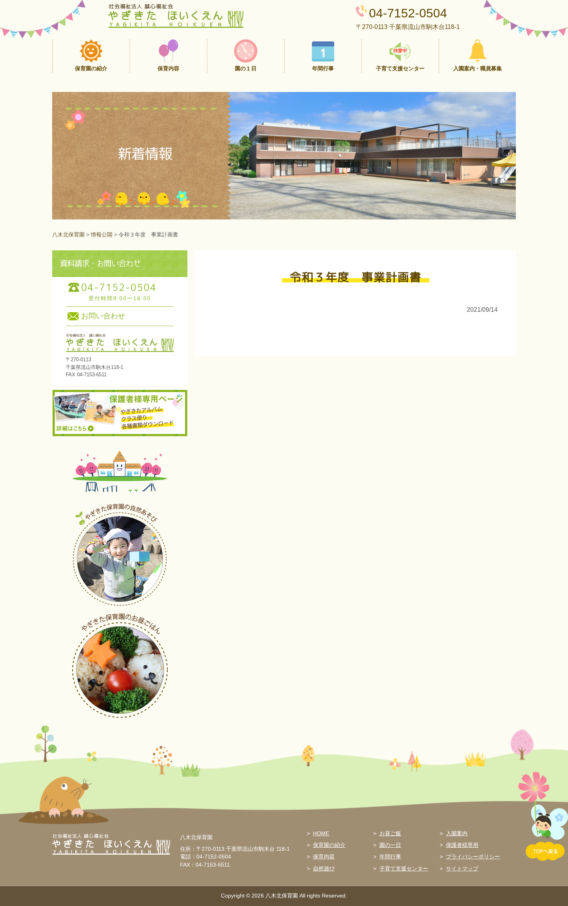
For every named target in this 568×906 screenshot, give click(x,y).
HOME (321, 833)
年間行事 (390, 857)
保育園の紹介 (329, 845)
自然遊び (324, 869)
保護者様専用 (462, 845)
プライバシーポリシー (473, 857)
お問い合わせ (103, 316)
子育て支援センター (403, 869)
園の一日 (390, 845)
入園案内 (457, 833)
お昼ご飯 (390, 833)
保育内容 (324, 857)
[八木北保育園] (175, 15)
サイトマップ (462, 869)
